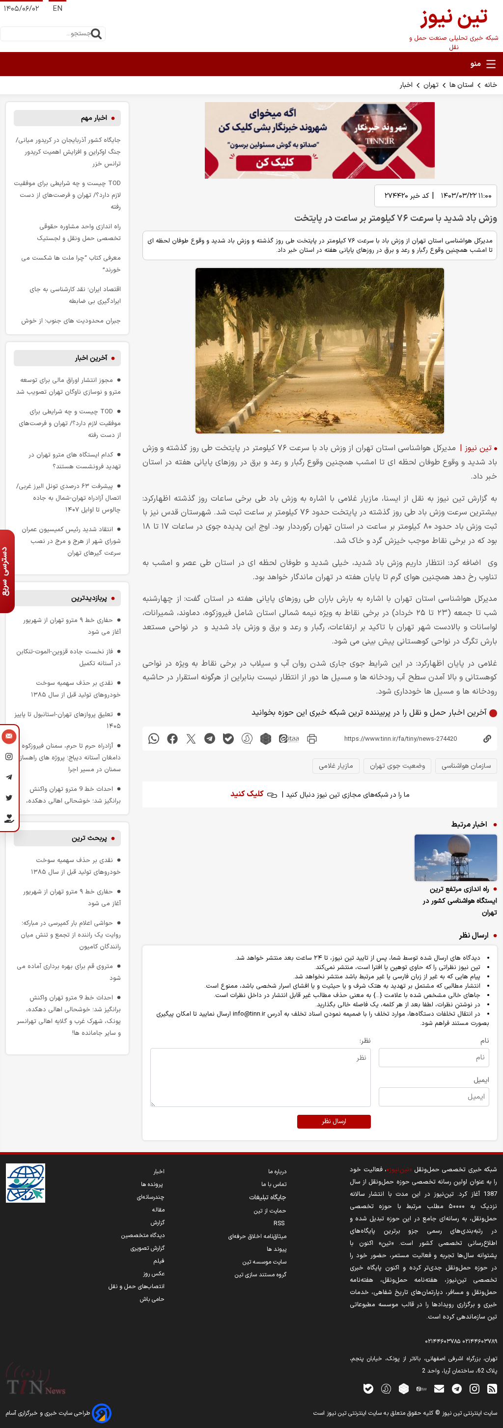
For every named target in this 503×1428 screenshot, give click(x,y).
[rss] (492, 1388)
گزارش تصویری (148, 1248)
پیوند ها (276, 1249)
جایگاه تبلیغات (267, 1198)
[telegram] (209, 738)
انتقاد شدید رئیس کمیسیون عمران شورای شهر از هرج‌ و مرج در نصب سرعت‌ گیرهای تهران (71, 541)
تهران (431, 85)
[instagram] (474, 1388)
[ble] (228, 738)
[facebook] (172, 738)
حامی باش (152, 1299)
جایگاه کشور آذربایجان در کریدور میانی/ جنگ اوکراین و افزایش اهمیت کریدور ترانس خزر (68, 151)
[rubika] (265, 738)
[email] (439, 1388)
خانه (490, 85)
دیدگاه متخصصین (143, 1235)
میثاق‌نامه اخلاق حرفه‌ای (257, 1236)
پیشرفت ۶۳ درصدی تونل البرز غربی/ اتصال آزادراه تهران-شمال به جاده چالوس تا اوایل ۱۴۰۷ (68, 498)
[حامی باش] (9, 820)
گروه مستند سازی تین (260, 1274)
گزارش (158, 1222)
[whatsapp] (153, 738)
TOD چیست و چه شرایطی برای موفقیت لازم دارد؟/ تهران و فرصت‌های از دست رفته (67, 195)
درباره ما (277, 1171)
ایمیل (481, 1080)
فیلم (159, 1261)
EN (57, 9)
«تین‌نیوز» (399, 1169)
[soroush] (247, 738)
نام (484, 1041)
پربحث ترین (89, 838)
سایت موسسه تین (264, 1262)
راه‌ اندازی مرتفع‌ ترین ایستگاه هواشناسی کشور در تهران (460, 901)
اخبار (406, 85)
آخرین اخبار (91, 358)
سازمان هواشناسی (466, 766)
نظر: (365, 1041)
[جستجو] (96, 33)
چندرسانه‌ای (151, 1197)
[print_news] (312, 738)
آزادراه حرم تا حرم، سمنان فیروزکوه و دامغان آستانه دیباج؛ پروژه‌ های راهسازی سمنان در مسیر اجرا (68, 757)
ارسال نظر (334, 1122)
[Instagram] (9, 758)
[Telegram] (9, 779)
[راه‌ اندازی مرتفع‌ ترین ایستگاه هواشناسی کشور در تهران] (456, 858)
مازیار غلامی (336, 766)
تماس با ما (273, 1184)
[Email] (9, 738)
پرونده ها (153, 1184)
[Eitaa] (421, 1388)
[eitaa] (289, 738)
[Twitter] (9, 800)
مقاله (158, 1210)
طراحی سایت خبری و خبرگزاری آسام (49, 1413)
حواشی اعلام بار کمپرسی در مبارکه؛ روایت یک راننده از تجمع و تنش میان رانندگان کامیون (71, 934)
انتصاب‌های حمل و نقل (137, 1286)
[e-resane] (25, 1183)
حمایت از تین (270, 1211)
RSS (280, 1223)
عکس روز (154, 1273)
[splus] (386, 1388)
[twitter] (191, 738)
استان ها (461, 85)
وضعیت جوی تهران (397, 766)
